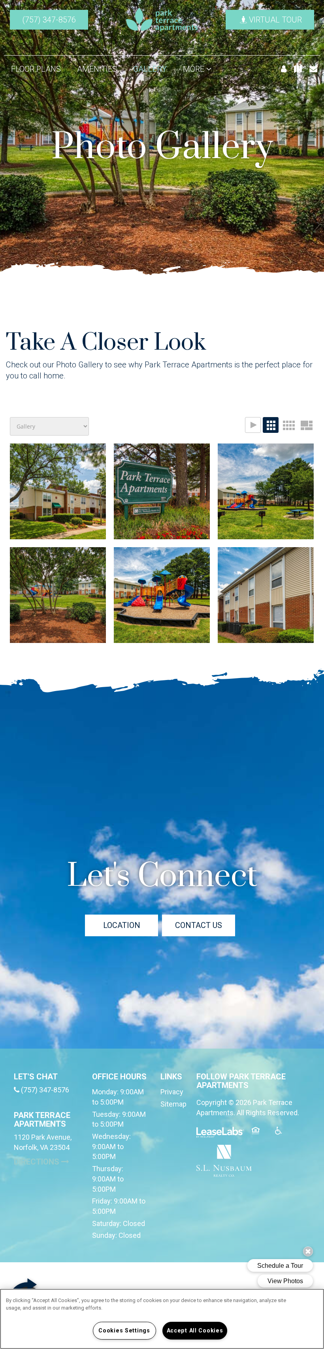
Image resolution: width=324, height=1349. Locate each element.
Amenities (97, 69)
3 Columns (271, 425)
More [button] (194, 69)
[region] (162, 1319)
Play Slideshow (253, 425)
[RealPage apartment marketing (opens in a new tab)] (220, 1135)
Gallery (150, 69)
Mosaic (306, 425)
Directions (47, 1161)
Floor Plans (36, 69)
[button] (49, 20)
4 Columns (288, 425)
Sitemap (173, 1104)
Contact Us (198, 925)
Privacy (171, 1092)
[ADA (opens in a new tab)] (283, 1135)
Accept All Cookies (195, 1330)
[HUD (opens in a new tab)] (260, 1135)
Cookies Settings (124, 1330)
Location (121, 925)
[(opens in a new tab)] (224, 1160)
